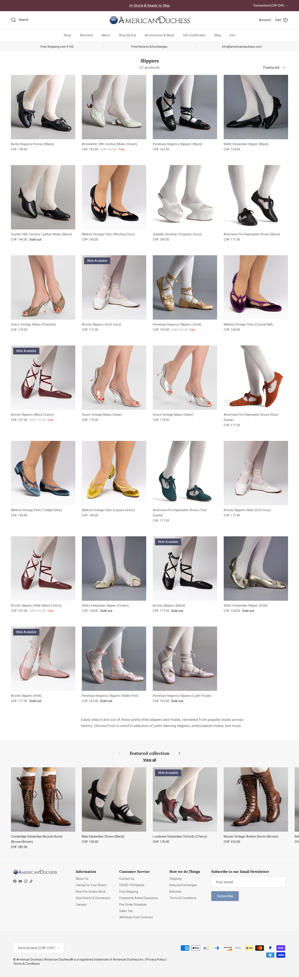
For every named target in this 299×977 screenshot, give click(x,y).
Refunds (175, 891)
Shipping (175, 878)
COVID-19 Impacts (131, 885)
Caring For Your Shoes (91, 885)
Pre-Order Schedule (133, 904)
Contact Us (126, 878)
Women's (86, 35)
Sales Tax (126, 911)
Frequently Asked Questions (138, 898)
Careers (81, 904)
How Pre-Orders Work (91, 891)
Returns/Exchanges (183, 885)
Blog (218, 35)
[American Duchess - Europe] (149, 20)
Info (233, 35)
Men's (106, 35)
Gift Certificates (194, 35)
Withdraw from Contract (136, 917)
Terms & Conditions (182, 898)
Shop (67, 35)
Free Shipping (128, 891)
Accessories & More (159, 35)
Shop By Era (127, 35)
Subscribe (225, 896)
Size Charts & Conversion (93, 898)
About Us (82, 878)
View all (149, 760)
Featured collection (149, 753)
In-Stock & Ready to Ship (149, 5)
